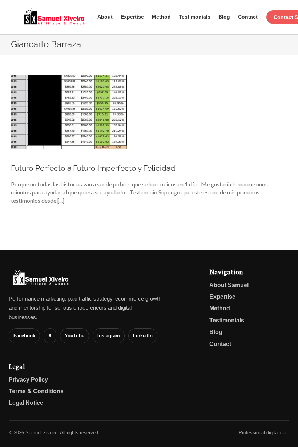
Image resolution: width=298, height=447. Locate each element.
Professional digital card (264, 432)
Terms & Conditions (36, 391)
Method (161, 17)
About (105, 17)
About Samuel (229, 285)
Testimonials (194, 17)
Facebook (24, 335)
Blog (224, 17)
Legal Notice (26, 403)
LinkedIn (143, 335)
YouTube (74, 335)
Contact (248, 17)
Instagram (108, 335)
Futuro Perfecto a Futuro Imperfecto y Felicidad (93, 168)
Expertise (132, 17)
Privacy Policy (28, 379)
